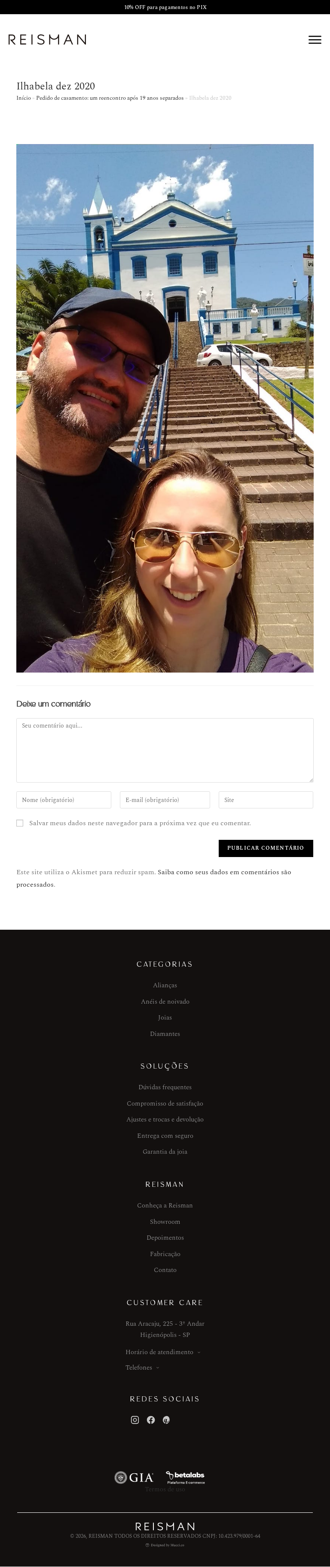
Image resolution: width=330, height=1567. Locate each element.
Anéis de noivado (165, 1002)
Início (23, 98)
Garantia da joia (165, 1152)
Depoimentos (165, 1238)
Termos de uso (165, 1489)
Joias (165, 1018)
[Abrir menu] (315, 39)
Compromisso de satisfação (165, 1104)
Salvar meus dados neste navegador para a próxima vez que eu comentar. (140, 823)
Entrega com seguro (165, 1136)
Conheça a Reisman (165, 1206)
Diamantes (165, 1034)
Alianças (165, 985)
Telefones (138, 1368)
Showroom (165, 1222)
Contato (165, 1270)
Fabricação (165, 1254)
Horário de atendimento (159, 1352)
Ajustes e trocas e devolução (165, 1120)
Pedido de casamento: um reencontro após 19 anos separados (110, 98)
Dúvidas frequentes (165, 1087)
